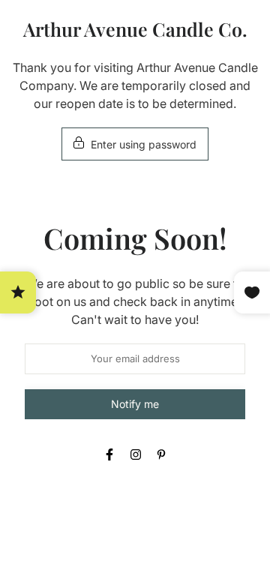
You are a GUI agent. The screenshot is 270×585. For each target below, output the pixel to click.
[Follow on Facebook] (110, 455)
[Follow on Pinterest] (161, 455)
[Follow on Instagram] (135, 455)
